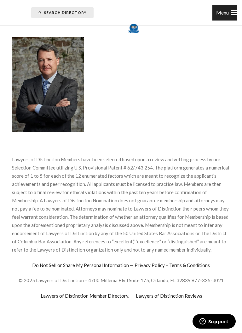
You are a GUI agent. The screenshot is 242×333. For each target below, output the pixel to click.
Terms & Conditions (189, 265)
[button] (226, 13)
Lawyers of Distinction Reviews (169, 296)
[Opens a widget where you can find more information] (214, 322)
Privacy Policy (150, 265)
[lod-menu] (133, 28)
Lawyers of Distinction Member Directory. (85, 296)
